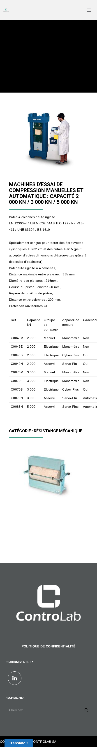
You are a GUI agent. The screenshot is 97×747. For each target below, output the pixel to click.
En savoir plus (24, 496)
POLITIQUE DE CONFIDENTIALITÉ (48, 646)
